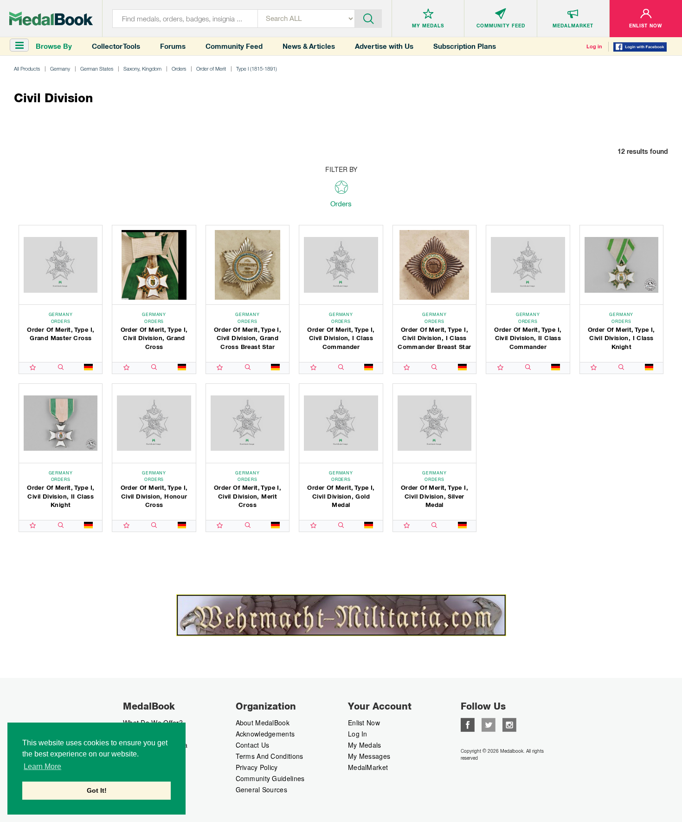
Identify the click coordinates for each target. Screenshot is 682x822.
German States (96, 69)
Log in (594, 46)
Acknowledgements (265, 733)
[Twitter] (488, 724)
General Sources (262, 789)
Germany (60, 69)
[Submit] (368, 17)
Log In (357, 733)
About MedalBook (263, 722)
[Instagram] (509, 724)
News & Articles (309, 46)
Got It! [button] (97, 790)
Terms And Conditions (269, 756)
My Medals (364, 745)
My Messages (369, 756)
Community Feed (234, 46)
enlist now (364, 722)
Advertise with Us (384, 46)
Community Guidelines (270, 778)
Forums (173, 46)
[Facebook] (468, 724)
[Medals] (51, 18)
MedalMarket (368, 767)
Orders (179, 69)
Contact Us (253, 745)
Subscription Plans (464, 46)
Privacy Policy (257, 767)
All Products (27, 69)
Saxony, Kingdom (142, 69)
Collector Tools (116, 46)
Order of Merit (211, 69)
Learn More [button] (42, 766)
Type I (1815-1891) (256, 69)
